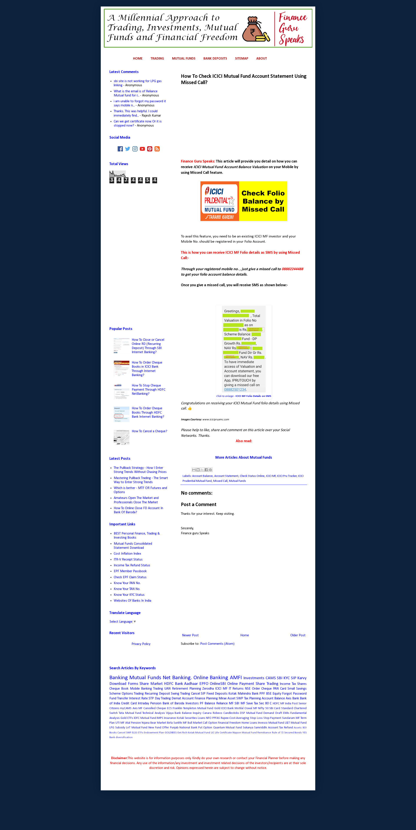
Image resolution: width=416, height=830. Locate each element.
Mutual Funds (237, 481)
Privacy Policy (141, 644)
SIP (293, 678)
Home (244, 635)
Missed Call (220, 481)
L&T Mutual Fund (296, 722)
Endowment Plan (154, 732)
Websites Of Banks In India (132, 601)
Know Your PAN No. (127, 583)
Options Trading (133, 693)
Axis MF (137, 708)
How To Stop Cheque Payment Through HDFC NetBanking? (148, 390)
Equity (277, 693)
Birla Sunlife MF (177, 722)
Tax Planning (252, 698)
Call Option (210, 722)
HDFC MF (278, 703)
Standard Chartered (294, 708)
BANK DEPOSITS (215, 58)
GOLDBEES (171, 732)
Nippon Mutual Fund (244, 732)
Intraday (143, 703)
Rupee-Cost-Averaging (235, 718)
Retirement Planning (186, 688)
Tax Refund (286, 727)
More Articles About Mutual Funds (243, 458)
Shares (302, 684)
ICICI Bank (227, 708)
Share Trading (267, 684)
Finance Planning (206, 698)
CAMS (271, 678)
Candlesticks (231, 713)
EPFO (203, 684)
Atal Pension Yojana (137, 722)
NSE (247, 688)
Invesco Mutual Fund (271, 722)
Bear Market (158, 722)
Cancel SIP (198, 693)
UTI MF (119, 722)
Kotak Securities (187, 718)
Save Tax (252, 703)
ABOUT (261, 58)
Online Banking (210, 678)
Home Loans (249, 722)
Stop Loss (256, 718)
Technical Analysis (153, 713)
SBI (279, 678)
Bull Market (195, 722)
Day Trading (163, 698)
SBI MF (240, 703)
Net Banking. (177, 678)
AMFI (236, 678)
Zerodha (208, 688)
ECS (169, 708)
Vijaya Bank (173, 713)
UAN (167, 688)
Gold (217, 708)
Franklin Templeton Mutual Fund (193, 708)
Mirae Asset (227, 698)
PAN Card (279, 688)
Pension (155, 703)
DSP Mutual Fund (251, 713)
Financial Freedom (229, 722)
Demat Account (183, 698)
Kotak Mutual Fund (199, 732)
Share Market (151, 684)
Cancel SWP (124, 732)
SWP (239, 698)
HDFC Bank (173, 684)
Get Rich (182, 732)
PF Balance (207, 703)
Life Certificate (223, 732)
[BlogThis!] (198, 470)
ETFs (140, 732)
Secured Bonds (293, 732)
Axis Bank (292, 698)
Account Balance (202, 476)
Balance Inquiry (192, 713)
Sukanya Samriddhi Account (260, 727)
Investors (192, 703)
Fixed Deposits (217, 693)
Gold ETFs (126, 718)
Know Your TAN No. (127, 589)
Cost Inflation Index (127, 553)
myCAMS (126, 708)
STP (151, 698)
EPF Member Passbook (130, 571)
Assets (298, 727)
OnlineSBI (218, 684)
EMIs (286, 713)
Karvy (302, 678)
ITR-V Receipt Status (128, 559)
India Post (291, 703)
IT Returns (236, 688)
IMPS (160, 718)
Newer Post (190, 635)
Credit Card (128, 703)
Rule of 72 (278, 732)
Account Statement (226, 476)
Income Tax (288, 684)
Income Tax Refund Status (132, 565)
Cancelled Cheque (154, 708)
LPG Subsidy (117, 727)
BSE (268, 693)
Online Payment (240, 684)
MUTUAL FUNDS (183, 58)
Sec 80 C (265, 703)
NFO (208, 718)
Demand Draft (272, 713)
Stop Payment (272, 718)
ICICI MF (271, 476)
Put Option (205, 727)
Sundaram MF (291, 718)
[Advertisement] (244, 121)
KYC (286, 678)
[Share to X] (202, 470)
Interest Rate (138, 698)
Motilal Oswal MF (246, 708)
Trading (158, 688)
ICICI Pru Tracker (287, 476)
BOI (305, 727)
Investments (253, 678)
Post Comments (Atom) (217, 644)
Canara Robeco (212, 713)
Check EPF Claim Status (130, 577)
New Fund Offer (158, 727)
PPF (262, 693)
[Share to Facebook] (206, 470)
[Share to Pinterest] (210, 470)
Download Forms (123, 684)
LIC (212, 732)
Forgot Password (294, 693)
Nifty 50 (263, 708)
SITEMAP (241, 58)
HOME (138, 58)
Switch (113, 713)
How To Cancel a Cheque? (149, 431)
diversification (124, 737)
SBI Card (274, 708)
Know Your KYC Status (129, 595)
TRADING (157, 58)
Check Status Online (252, 476)
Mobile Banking (141, 688)
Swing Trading (180, 693)
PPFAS (216, 718)
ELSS (134, 732)
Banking (118, 678)
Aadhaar (191, 684)
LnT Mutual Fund (136, 727)
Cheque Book (118, 688)
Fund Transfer (118, 698)
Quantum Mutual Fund (227, 727)
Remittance (264, 732)
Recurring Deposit (157, 693)
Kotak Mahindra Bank (243, 693)
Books (113, 732)
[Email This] (194, 470)
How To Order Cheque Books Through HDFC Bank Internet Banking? (148, 412)
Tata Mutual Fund (130, 713)
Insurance (170, 718)
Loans (201, 718)
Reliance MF (225, 703)
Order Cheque (262, 688)
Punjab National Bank (183, 727)
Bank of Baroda (173, 703)
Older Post (298, 635)
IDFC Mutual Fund (145, 718)
